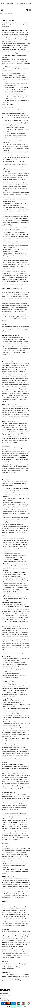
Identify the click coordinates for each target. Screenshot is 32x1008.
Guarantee (3, 997)
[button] (27, 10)
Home (1, 13)
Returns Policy (4, 998)
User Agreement (4, 1000)
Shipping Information (6, 995)
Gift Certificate (4, 993)
